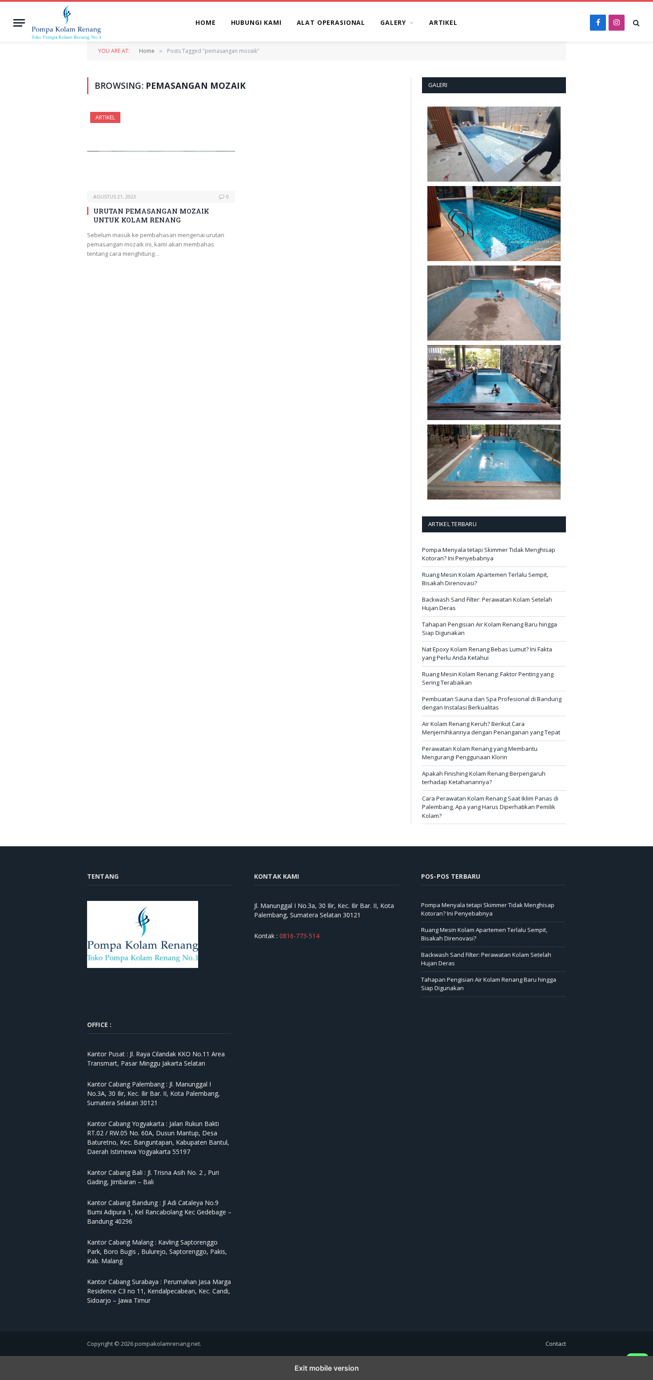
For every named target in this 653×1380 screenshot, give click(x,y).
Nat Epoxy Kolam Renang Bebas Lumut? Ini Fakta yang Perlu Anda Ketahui (487, 653)
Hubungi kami (256, 22)
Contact (555, 1344)
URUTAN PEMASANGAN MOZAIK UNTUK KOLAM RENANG (151, 215)
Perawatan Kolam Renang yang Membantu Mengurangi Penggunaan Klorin (480, 753)
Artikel (443, 22)
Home (205, 22)
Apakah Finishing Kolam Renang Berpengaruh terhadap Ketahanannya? (483, 777)
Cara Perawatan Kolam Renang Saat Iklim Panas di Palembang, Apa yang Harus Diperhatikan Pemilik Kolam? (490, 807)
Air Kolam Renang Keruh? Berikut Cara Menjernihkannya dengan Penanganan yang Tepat (491, 728)
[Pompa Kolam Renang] (87, 23)
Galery (393, 22)
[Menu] (19, 23)
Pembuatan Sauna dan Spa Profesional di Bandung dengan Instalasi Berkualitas (491, 703)
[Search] (635, 23)
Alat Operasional (331, 22)
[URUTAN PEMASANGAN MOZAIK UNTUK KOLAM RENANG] (161, 151)
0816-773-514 (299, 936)
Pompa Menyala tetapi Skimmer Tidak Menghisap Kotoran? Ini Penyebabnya (488, 554)
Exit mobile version (327, 1368)
